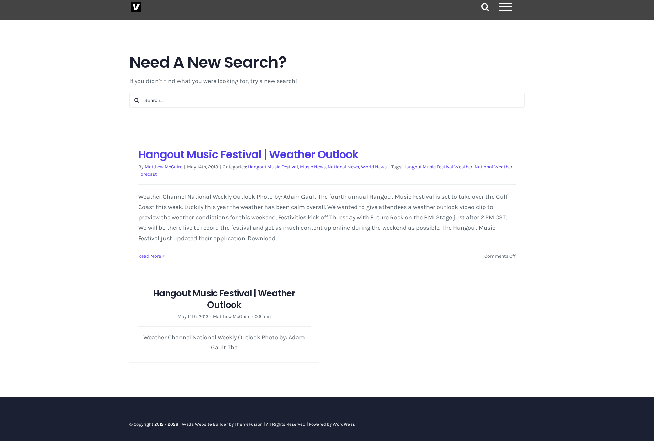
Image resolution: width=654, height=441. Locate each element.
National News (343, 167)
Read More (149, 256)
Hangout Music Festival (273, 167)
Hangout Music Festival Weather (437, 167)
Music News (313, 167)
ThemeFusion (249, 424)
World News (374, 167)
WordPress (344, 424)
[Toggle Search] (485, 6)
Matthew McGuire (163, 167)
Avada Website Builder (205, 424)
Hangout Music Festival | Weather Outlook (248, 154)
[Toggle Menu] (505, 7)
